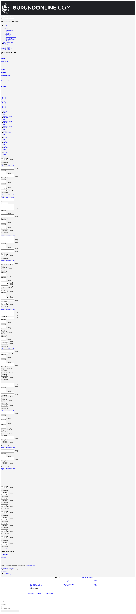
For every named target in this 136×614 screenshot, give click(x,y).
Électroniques (9, 38)
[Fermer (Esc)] (1, 604)
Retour (7, 469)
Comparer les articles (5, 568)
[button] (28, 591)
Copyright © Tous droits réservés (40, 593)
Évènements (9, 32)
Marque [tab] (5, 131)
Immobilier (8, 35)
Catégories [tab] (5, 146)
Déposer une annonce (5, 47)
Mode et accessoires (10, 39)
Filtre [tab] (4, 115)
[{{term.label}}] (3, 170)
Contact (5, 43)
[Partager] (2, 604)
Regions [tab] (5, 111)
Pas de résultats (14, 21)
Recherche (3, 165)
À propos (5, 44)
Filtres (2, 97)
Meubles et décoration (11, 37)
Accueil (5, 25)
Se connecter (4, 48)
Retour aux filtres (4, 548)
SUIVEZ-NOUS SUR (87, 577)
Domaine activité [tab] (7, 132)
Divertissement (9, 30)
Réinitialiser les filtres (10, 165)
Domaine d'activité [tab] (7, 116)
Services (8, 40)
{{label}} (10, 159)
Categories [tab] (5, 141)
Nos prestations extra (8, 42)
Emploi (7, 33)
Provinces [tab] (5, 117)
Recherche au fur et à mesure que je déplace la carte (13, 569)
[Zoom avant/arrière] (5, 604)
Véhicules (8, 34)
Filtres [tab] (4, 112)
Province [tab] (5, 122)
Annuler (12, 568)
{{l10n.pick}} (12, 197)
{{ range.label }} (5, 197)
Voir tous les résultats (5, 21)
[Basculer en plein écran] (4, 604)
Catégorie (5, 28)
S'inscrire (10, 48)
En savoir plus (4, 560)
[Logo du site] (7, 17)
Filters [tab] (4, 139)
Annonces (5, 26)
